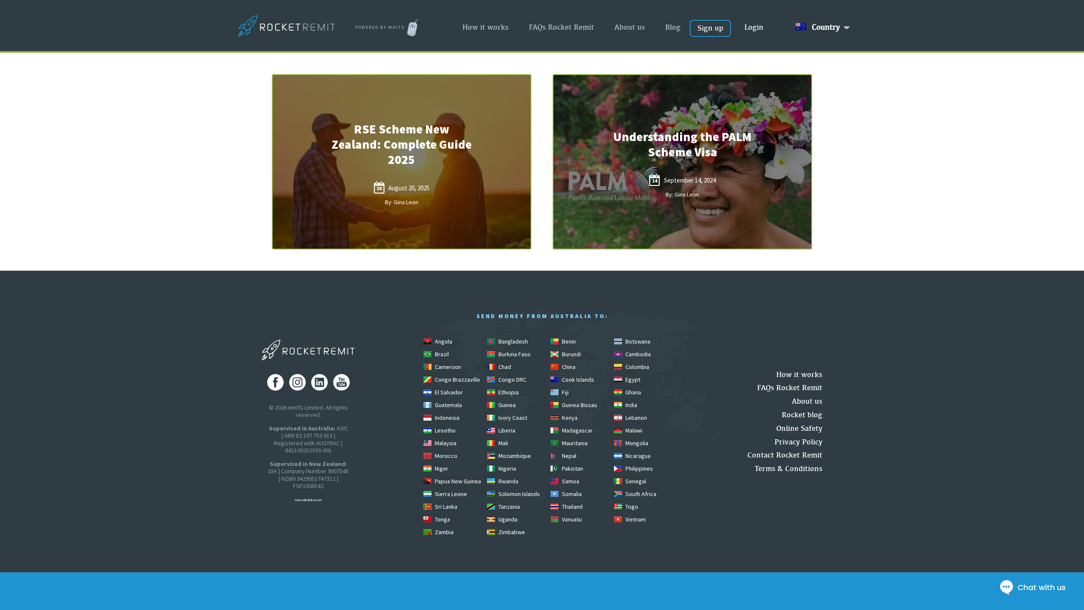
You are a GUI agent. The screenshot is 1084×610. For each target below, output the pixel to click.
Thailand (572, 506)
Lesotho (445, 430)
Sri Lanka (445, 506)
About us (629, 26)
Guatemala (448, 405)
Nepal (568, 456)
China (568, 367)
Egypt (632, 379)
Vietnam (635, 519)
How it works (485, 26)
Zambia (444, 532)
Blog (672, 26)
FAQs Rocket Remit (561, 26)
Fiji (565, 392)
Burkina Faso (514, 354)
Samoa (570, 481)
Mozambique (514, 456)
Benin (568, 341)
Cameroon (447, 367)
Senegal (635, 481)
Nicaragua (637, 456)
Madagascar (577, 430)
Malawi (633, 430)
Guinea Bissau (579, 405)
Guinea (506, 405)
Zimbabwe (511, 532)
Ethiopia (508, 392)
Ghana (632, 392)
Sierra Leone (450, 494)
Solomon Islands (518, 494)
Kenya (569, 417)
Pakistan (572, 468)
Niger (441, 468)
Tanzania (508, 506)
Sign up (710, 27)
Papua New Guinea (457, 481)
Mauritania (574, 443)
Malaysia (445, 443)
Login (753, 26)
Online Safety (799, 428)
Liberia (506, 430)
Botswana (637, 341)
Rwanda (507, 481)
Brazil (441, 354)
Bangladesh (512, 341)
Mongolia (636, 443)
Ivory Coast (512, 417)
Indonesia (446, 417)
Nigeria (506, 468)
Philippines (638, 468)
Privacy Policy (798, 441)
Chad (504, 367)
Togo (631, 506)
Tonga (442, 519)
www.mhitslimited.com (308, 500)
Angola (443, 341)
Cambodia (637, 354)
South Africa (640, 494)
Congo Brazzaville (457, 379)
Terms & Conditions (788, 468)
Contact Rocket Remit (784, 454)
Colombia (636, 367)
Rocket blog (802, 414)
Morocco (445, 456)
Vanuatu (571, 519)
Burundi (571, 354)
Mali (502, 443)
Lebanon (635, 417)
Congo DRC (511, 379)
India (630, 405)
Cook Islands (577, 379)
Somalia (571, 494)
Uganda (507, 519)
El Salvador (448, 392)
